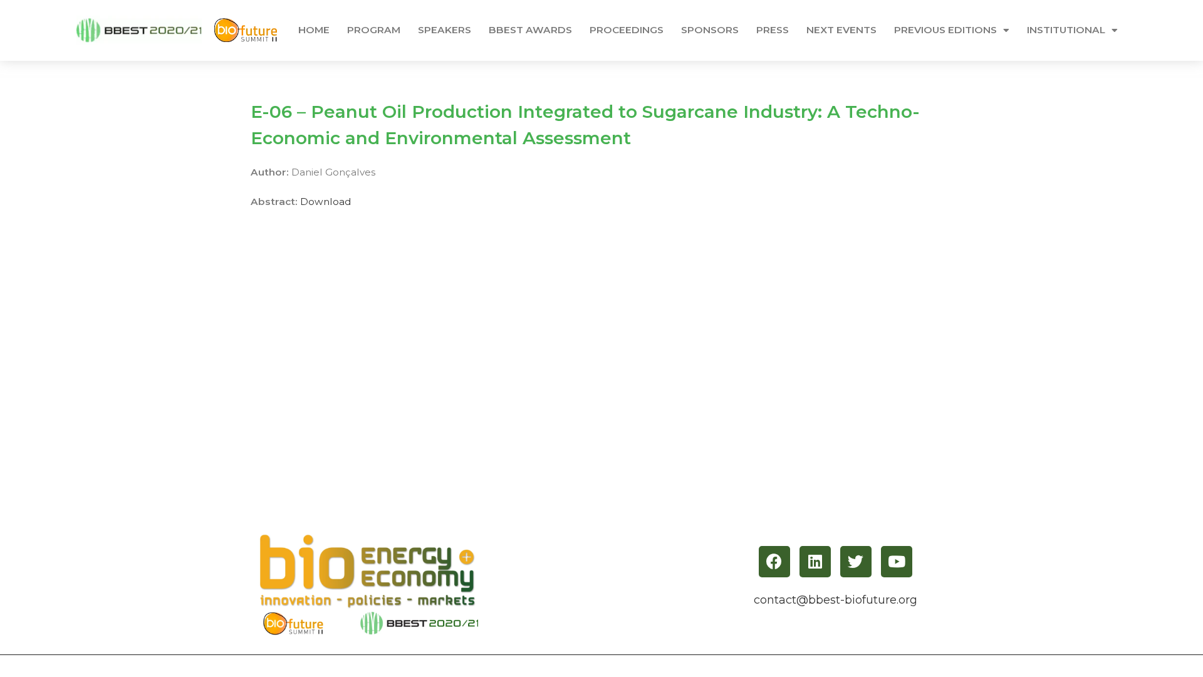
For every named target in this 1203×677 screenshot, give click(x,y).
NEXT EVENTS (841, 30)
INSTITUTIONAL (1066, 30)
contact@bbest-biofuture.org (835, 600)
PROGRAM (373, 30)
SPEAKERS (444, 30)
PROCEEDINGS (627, 30)
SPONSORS (710, 30)
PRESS (772, 30)
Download (326, 201)
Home (314, 30)
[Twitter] (856, 561)
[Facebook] (774, 561)
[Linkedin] (815, 561)
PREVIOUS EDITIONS (945, 30)
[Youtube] (896, 561)
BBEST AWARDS (530, 30)
